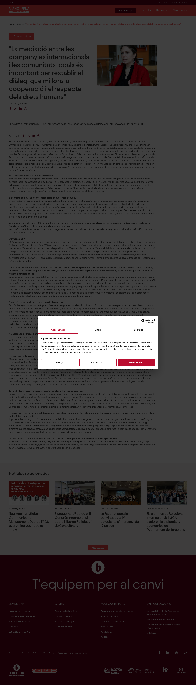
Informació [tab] (138, 330)
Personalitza (96, 362)
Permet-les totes (136, 362)
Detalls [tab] (98, 330)
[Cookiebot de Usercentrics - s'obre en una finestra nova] (143, 321)
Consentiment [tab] (58, 330)
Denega (59, 362)
